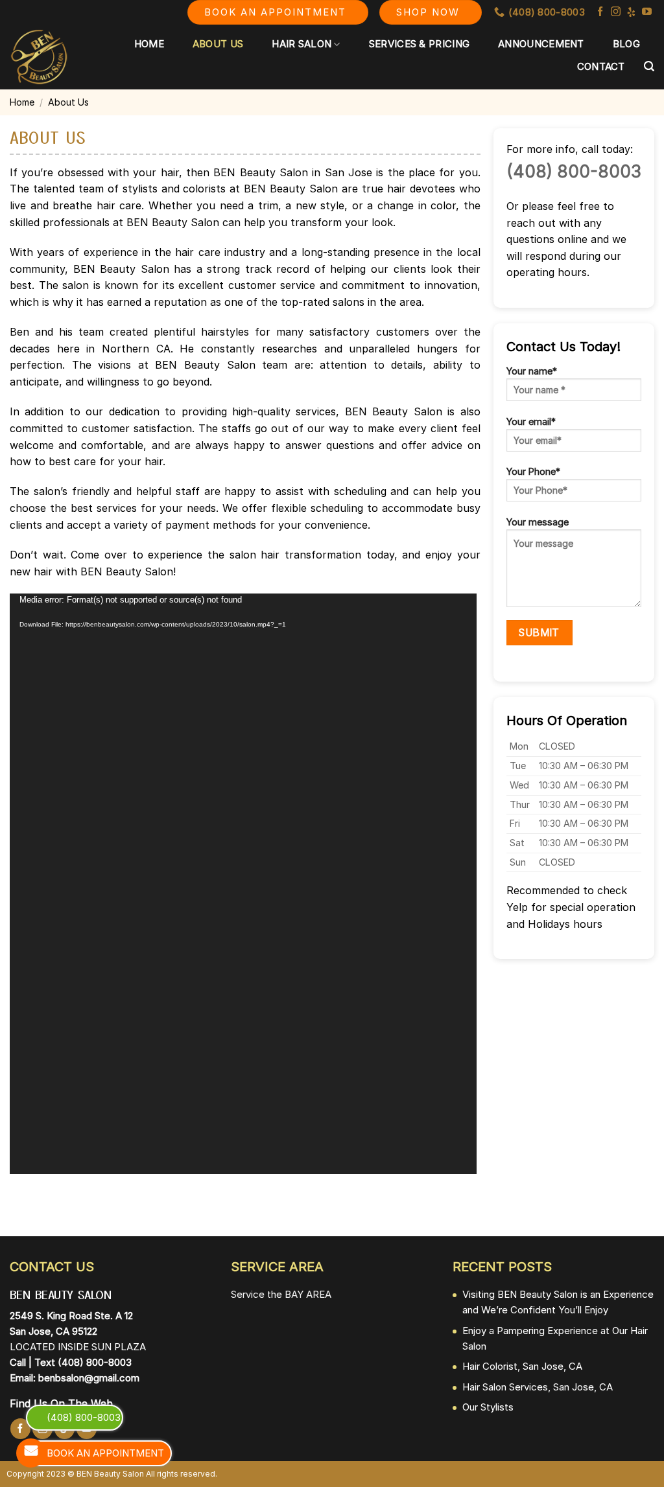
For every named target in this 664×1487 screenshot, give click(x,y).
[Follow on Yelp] (631, 11)
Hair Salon (301, 44)
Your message (537, 521)
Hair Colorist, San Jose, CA (522, 1366)
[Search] (649, 66)
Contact (601, 66)
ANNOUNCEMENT (541, 44)
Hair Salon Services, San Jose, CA (537, 1387)
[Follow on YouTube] (647, 11)
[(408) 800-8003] (30, 1417)
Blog (626, 44)
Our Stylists (488, 1407)
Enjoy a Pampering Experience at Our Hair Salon (555, 1338)
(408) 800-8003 (573, 171)
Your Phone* (533, 471)
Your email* (531, 421)
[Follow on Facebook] (600, 11)
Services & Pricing (419, 44)
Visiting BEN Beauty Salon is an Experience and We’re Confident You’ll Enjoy (558, 1302)
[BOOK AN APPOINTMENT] (30, 1453)
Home (149, 44)
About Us (218, 44)
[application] (243, 884)
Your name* (531, 370)
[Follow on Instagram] (616, 11)
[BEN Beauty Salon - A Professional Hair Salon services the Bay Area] (39, 57)
